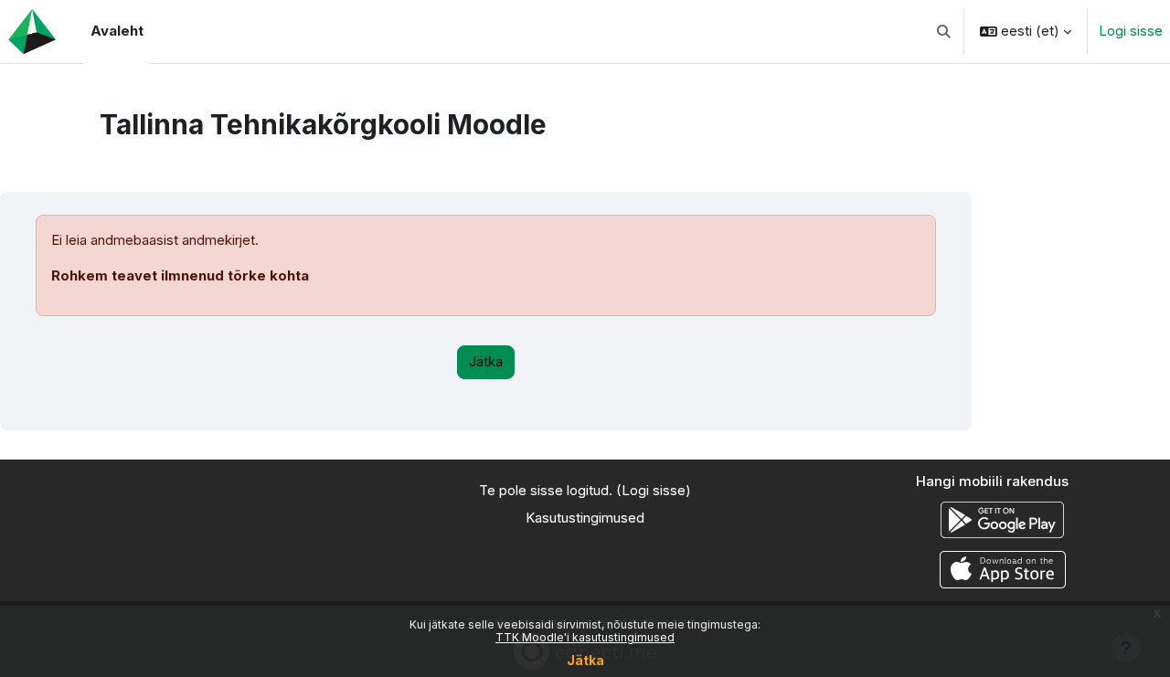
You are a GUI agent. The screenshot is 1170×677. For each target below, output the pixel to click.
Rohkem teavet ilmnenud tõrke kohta (180, 275)
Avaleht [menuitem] (117, 30)
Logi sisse (1131, 30)
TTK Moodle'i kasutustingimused (585, 637)
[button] (945, 31)
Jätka (585, 660)
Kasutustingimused (585, 517)
